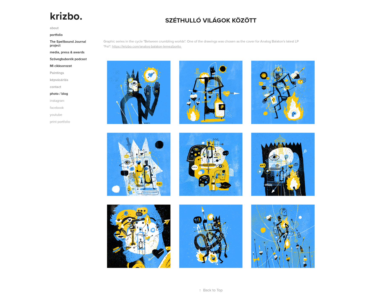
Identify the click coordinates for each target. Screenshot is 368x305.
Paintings (57, 72)
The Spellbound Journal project (68, 43)
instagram (57, 100)
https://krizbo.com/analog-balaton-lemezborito (147, 46)
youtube (56, 114)
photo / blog (59, 93)
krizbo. (66, 15)
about (54, 28)
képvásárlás (59, 79)
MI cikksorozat (61, 65)
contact (55, 86)
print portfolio (60, 121)
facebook (57, 107)
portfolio (56, 34)
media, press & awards (67, 52)
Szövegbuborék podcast (68, 59)
